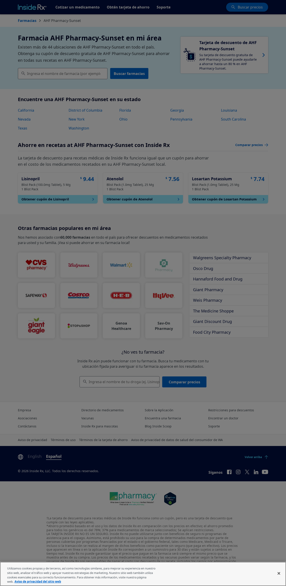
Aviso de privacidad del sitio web (38, 581)
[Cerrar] (279, 573)
